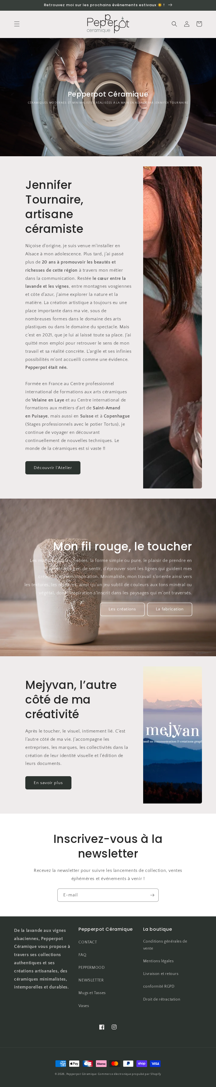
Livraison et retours (161, 974)
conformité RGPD (159, 986)
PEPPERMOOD (91, 967)
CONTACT (87, 942)
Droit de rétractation (162, 999)
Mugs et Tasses (91, 993)
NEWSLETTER (91, 980)
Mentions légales (158, 961)
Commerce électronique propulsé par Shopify (129, 1074)
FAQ (82, 955)
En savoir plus (48, 782)
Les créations (122, 609)
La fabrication (170, 609)
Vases (83, 1006)
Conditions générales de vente (165, 945)
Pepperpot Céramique (81, 1074)
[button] (17, 24)
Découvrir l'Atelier (53, 467)
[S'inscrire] (152, 895)
